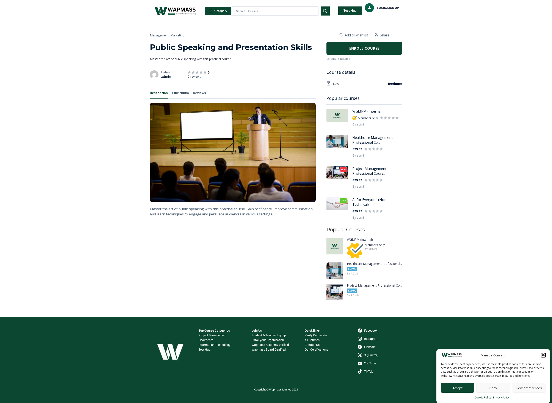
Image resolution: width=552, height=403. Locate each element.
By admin (358, 124)
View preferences (529, 388)
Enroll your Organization (268, 340)
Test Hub (204, 349)
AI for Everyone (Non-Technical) (370, 202)
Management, (159, 35)
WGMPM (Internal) (367, 111)
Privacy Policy (501, 397)
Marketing (177, 35)
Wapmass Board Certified (269, 349)
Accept (457, 388)
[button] (543, 355)
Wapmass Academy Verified (270, 345)
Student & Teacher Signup (269, 335)
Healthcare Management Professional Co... (372, 140)
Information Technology (215, 345)
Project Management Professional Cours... (369, 171)
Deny (493, 388)
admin (166, 76)
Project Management (213, 335)
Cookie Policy (483, 397)
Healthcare (206, 340)
